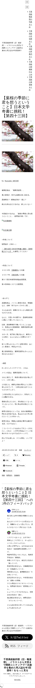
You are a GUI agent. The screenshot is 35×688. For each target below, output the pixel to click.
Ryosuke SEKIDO (12, 181)
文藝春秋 (8, 221)
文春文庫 (8, 230)
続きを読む (17, 679)
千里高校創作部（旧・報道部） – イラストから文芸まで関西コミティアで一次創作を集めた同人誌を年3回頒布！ (17, 628)
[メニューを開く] (27, 2)
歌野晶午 (9, 475)
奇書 (3, 475)
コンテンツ (27, 450)
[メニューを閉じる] (27, 7)
